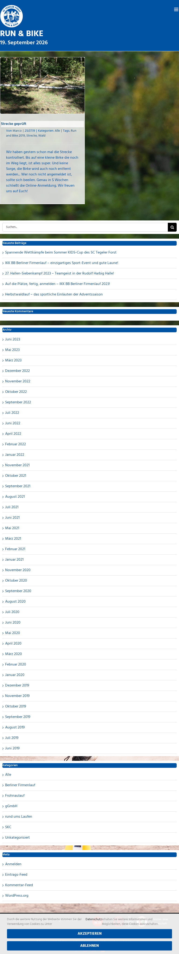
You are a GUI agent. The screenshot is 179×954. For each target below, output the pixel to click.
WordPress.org (16, 896)
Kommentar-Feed (19, 885)
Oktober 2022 (16, 392)
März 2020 (13, 654)
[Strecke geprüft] (42, 85)
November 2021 (17, 465)
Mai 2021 (12, 528)
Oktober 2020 (16, 581)
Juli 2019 (11, 738)
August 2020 (15, 602)
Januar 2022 (14, 455)
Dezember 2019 (17, 686)
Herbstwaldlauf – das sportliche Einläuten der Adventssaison (54, 295)
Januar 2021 (14, 560)
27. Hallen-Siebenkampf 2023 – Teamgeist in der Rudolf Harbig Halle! (59, 274)
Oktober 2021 (15, 476)
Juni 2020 (13, 623)
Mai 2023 (12, 350)
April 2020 (13, 644)
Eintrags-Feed (16, 875)
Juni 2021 (12, 518)
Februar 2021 (15, 549)
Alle (57, 131)
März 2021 (13, 539)
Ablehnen (89, 946)
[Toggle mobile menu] (176, 9)
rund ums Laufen (18, 817)
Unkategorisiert (17, 838)
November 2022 (17, 381)
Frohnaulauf (14, 796)
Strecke (31, 135)
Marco (17, 131)
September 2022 (18, 402)
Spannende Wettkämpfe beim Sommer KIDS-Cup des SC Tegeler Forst (61, 253)
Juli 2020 (12, 612)
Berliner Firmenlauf (20, 785)
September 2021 (17, 486)
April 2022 (13, 434)
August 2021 (15, 497)
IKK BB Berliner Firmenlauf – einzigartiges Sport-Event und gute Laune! (61, 263)
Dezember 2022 (17, 371)
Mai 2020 (12, 633)
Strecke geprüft (13, 124)
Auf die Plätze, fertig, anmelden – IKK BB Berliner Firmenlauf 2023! (57, 284)
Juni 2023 (12, 339)
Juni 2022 (12, 423)
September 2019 (17, 717)
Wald (41, 135)
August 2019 (15, 727)
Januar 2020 (14, 675)
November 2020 (18, 570)
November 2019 (17, 696)
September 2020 (18, 591)
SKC (8, 827)
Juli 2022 (12, 413)
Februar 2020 (15, 665)
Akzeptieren (90, 934)
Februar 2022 (15, 444)
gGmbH (11, 806)
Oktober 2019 (15, 706)
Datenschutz (94, 919)
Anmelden (13, 864)
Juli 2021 (11, 507)
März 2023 (13, 360)
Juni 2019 (12, 748)
